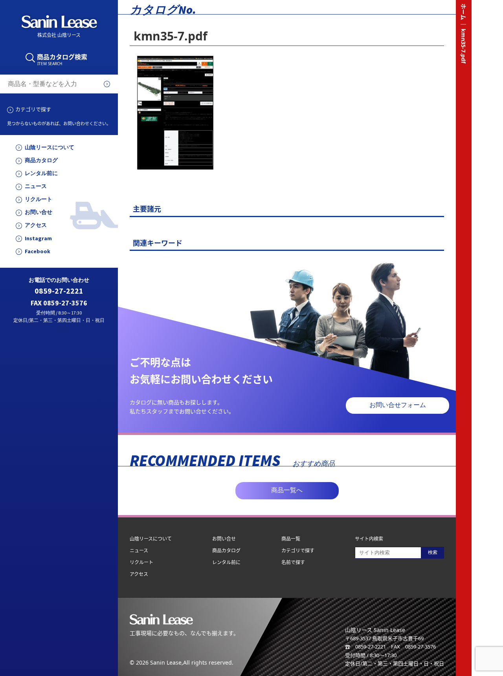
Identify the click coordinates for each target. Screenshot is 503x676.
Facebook (37, 251)
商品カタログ (41, 160)
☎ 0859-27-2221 (365, 646)
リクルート (38, 199)
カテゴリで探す (33, 109)
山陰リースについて (49, 147)
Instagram (38, 238)
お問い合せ (38, 212)
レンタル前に (41, 173)
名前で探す (293, 562)
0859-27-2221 (59, 291)
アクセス (36, 225)
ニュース (36, 186)
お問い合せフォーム (397, 405)
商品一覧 (290, 538)
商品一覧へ (287, 490)
